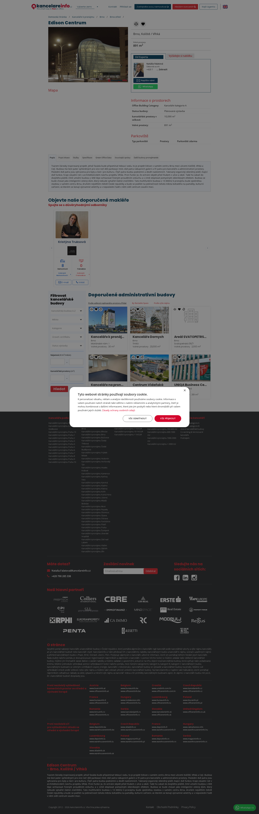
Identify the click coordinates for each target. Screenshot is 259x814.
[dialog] (129, 407)
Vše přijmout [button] (168, 418)
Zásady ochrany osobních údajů (118, 410)
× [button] (184, 390)
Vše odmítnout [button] (138, 418)
